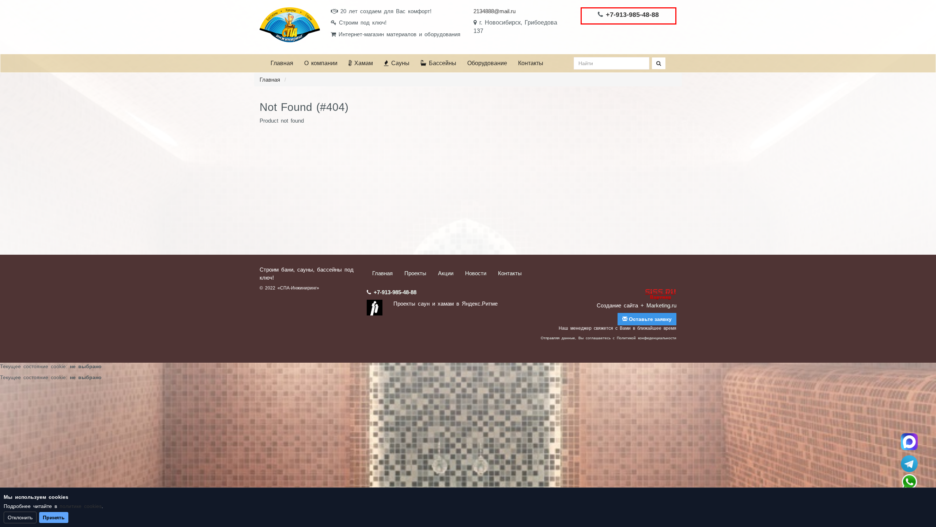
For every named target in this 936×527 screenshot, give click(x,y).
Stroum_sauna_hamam (909, 463)
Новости (475, 273)
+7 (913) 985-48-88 (909, 482)
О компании (320, 63)
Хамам (362, 63)
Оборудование (487, 63)
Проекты (415, 273)
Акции (445, 273)
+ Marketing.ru (658, 305)
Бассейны (441, 63)
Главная (282, 63)
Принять (54, 517)
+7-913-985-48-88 (632, 14)
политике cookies (81, 506)
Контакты (530, 63)
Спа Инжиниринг (909, 441)
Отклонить (20, 517)
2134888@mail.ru (494, 11)
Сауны (399, 63)
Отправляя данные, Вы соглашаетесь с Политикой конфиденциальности (608, 338)
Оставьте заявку (649, 319)
